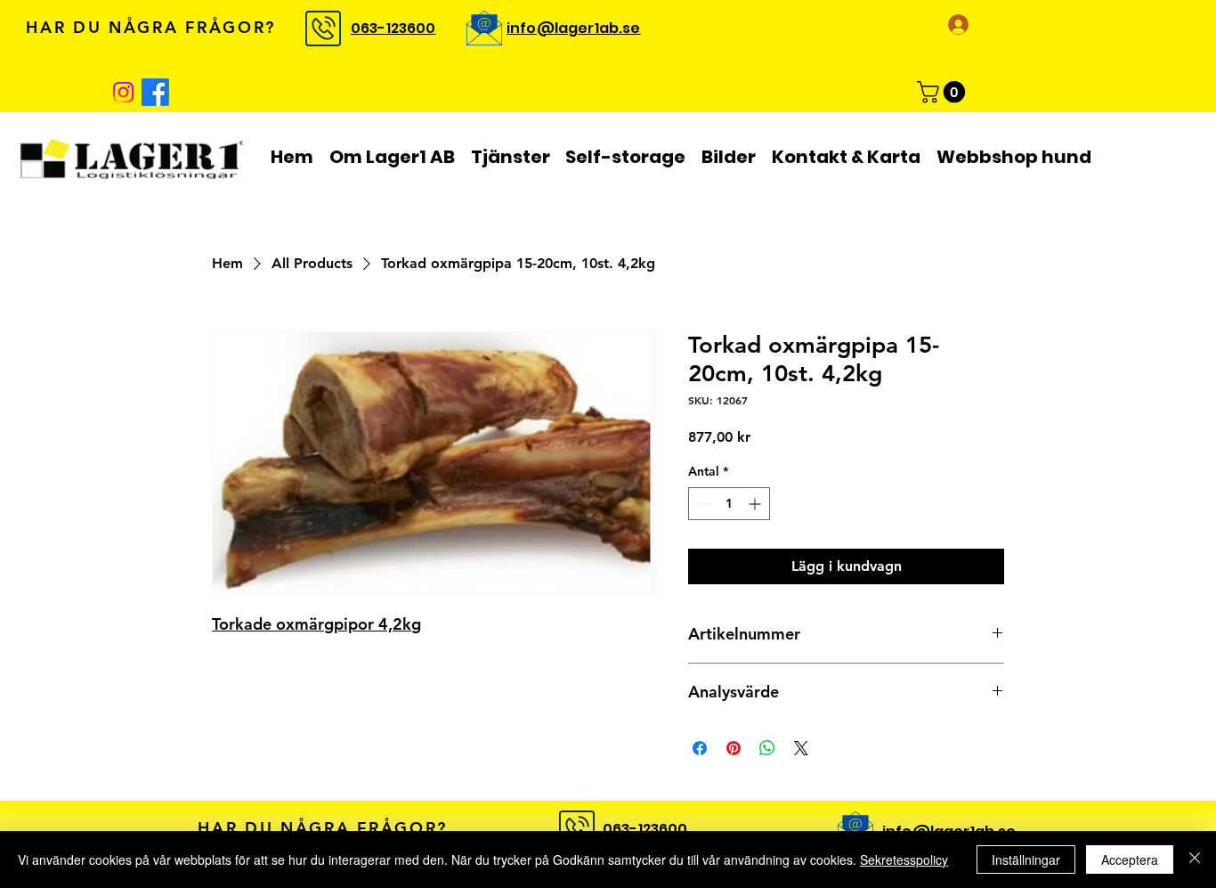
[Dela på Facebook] (699, 748)
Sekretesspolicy (904, 859)
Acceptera (1129, 859)
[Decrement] (702, 503)
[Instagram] (123, 92)
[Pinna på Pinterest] (733, 748)
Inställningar (1026, 859)
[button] (943, 91)
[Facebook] (155, 92)
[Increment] (756, 503)
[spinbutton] (729, 503)
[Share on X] (801, 748)
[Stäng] (1194, 859)
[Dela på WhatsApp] (767, 748)
